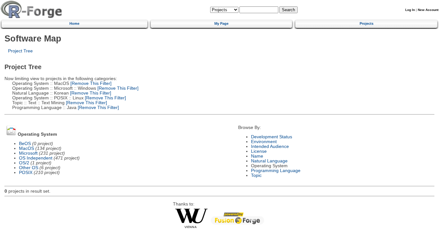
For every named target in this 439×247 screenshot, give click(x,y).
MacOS (26, 148)
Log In (410, 10)
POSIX (25, 172)
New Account (428, 10)
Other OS (28, 167)
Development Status (271, 136)
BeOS (25, 143)
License (259, 151)
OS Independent (35, 158)
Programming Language (275, 170)
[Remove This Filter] (90, 83)
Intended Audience (270, 146)
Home (74, 23)
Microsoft (28, 153)
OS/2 (24, 162)
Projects (366, 23)
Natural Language (269, 161)
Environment (264, 141)
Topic (256, 175)
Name (257, 156)
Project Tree (20, 51)
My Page (221, 23)
